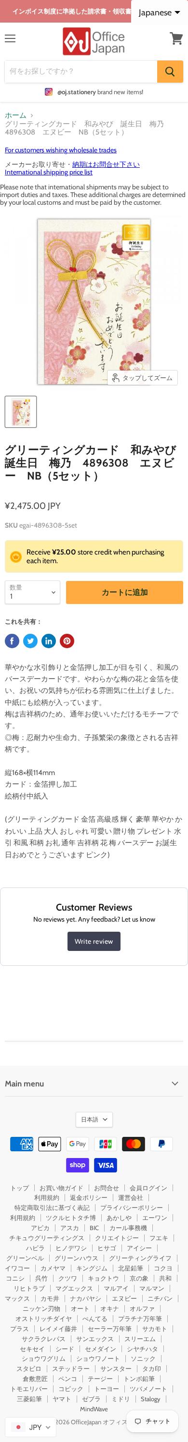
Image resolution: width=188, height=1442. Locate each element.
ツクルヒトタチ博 (71, 1217)
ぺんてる (94, 1318)
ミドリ (120, 1399)
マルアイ (116, 1288)
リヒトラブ (29, 1288)
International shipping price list (49, 172)
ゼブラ (91, 1399)
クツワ (67, 1278)
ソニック (143, 1358)
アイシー (139, 1248)
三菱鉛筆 (29, 1399)
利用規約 (46, 1197)
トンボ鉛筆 (139, 1378)
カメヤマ (53, 1268)
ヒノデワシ (71, 1248)
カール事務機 (128, 1228)
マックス (17, 1298)
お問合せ (106, 1188)
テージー (100, 1378)
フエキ (158, 1238)
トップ (19, 1188)
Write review (94, 941)
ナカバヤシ (85, 1298)
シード (64, 1349)
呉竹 (41, 1278)
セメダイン (100, 1349)
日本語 (89, 1119)
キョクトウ (103, 1278)
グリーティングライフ (140, 1258)
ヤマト (62, 1399)
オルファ (142, 1308)
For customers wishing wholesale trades (61, 150)
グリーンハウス (76, 1258)
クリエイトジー (117, 1238)
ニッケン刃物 (41, 1308)
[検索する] (170, 72)
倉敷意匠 (35, 1378)
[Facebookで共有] (12, 641)
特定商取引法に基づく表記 (52, 1207)
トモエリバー (29, 1389)
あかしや (119, 1217)
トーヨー (106, 1389)
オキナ (109, 1308)
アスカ (69, 1228)
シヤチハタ (142, 1349)
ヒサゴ (106, 1248)
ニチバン (160, 1298)
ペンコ (67, 1378)
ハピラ (35, 1248)
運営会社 (130, 1197)
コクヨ (163, 1268)
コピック (70, 1389)
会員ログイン (148, 1188)
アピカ (40, 1228)
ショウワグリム (44, 1358)
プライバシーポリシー (131, 1207)
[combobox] (30, 1427)
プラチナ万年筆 (140, 1318)
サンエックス (95, 1339)
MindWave (94, 1409)
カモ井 (49, 1298)
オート (80, 1308)
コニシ (15, 1278)
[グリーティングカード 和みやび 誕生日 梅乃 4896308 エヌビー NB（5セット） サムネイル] (20, 411)
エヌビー (124, 1298)
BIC (94, 1228)
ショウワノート (98, 1358)
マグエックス (74, 1288)
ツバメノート (148, 1389)
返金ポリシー (88, 1197)
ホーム (16, 115)
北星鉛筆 (130, 1268)
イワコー (17, 1268)
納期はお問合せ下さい (106, 164)
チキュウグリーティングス (46, 1238)
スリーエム (140, 1339)
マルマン (151, 1288)
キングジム (91, 1268)
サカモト (154, 1328)
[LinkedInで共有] (48, 641)
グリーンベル (25, 1258)
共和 (165, 1278)
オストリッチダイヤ (43, 1318)
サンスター (116, 1368)
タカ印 (151, 1368)
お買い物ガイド (61, 1188)
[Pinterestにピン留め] (67, 641)
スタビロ (28, 1368)
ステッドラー (71, 1368)
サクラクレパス (44, 1339)
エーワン (154, 1217)
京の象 (139, 1278)
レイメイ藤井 (58, 1328)
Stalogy (151, 1399)
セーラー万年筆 (110, 1328)
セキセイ (32, 1349)
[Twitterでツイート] (30, 641)
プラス (19, 1328)
